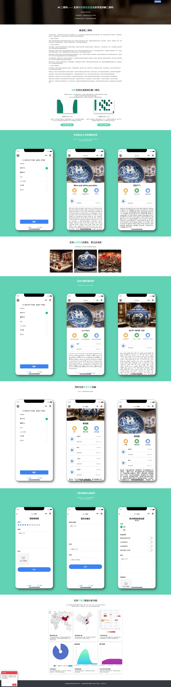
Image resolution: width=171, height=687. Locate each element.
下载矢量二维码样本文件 (67, 124)
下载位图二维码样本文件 (104, 124)
